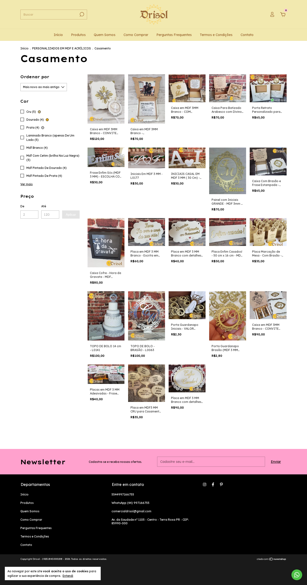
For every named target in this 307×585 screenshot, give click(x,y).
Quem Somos (104, 35)
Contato (247, 35)
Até (43, 206)
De (22, 206)
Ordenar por (34, 76)
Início (58, 35)
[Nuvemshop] (272, 559)
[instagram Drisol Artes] (205, 484)
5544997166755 (123, 494)
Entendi (68, 576)
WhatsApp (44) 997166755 (130, 503)
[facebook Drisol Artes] (213, 484)
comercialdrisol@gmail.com (131, 511)
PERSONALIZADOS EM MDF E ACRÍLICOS (61, 48)
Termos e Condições (216, 35)
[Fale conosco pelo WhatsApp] (296, 574)
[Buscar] (81, 14)
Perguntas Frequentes (174, 35)
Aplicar (71, 214)
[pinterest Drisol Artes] (221, 484)
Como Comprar (136, 35)
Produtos (78, 35)
